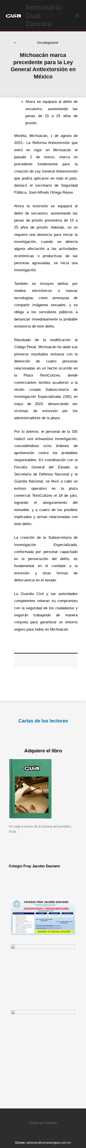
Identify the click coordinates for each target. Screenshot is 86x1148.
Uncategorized (47, 42)
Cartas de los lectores (43, 721)
